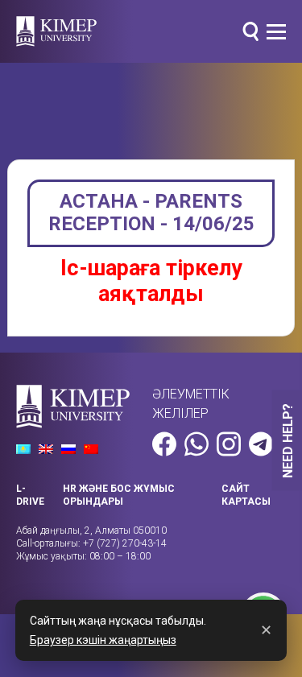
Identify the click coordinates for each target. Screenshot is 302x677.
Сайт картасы (246, 495)
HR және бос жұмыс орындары (119, 495)
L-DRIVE (30, 495)
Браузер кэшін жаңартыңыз (103, 640)
